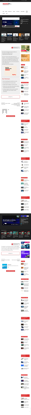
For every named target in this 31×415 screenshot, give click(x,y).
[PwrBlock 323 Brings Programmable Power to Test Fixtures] (22, 107)
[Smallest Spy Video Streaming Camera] (22, 91)
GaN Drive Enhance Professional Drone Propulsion (26, 168)
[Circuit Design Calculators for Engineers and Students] (22, 201)
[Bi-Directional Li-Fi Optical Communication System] (22, 67)
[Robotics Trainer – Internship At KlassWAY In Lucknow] (22, 180)
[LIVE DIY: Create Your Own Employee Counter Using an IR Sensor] (22, 142)
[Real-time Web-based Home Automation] (22, 85)
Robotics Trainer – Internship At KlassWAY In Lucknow (26, 181)
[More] (18, 29)
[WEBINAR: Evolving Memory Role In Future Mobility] (27, 35)
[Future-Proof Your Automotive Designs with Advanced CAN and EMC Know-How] (9, 35)
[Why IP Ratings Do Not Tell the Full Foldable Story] (22, 110)
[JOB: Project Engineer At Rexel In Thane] (22, 191)
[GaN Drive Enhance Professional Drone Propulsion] (22, 167)
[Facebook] (21, 0)
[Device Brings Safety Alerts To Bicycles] (22, 130)
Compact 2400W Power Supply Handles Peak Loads (26, 171)
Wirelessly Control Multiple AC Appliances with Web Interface (26, 94)
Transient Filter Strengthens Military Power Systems (26, 162)
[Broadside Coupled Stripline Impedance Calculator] (22, 204)
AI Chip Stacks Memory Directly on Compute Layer (26, 133)
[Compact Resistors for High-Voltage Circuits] (22, 165)
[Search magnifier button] (26, 11)
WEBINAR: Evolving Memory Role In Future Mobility (27, 38)
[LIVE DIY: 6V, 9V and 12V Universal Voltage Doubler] (22, 148)
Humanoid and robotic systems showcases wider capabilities (26, 114)
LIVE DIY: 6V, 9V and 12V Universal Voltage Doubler (26, 148)
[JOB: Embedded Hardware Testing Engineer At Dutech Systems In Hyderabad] (22, 183)
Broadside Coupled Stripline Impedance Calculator (26, 204)
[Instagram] (22, 0)
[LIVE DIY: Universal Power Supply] (22, 145)
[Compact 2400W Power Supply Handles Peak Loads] (22, 171)
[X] (24, 0)
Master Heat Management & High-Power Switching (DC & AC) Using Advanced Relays (15, 39)
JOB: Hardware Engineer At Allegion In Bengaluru (26, 188)
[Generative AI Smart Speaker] (22, 75)
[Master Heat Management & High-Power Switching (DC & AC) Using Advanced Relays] (15, 35)
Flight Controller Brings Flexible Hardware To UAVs (26, 104)
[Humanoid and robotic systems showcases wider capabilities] (22, 113)
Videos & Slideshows (5, 16)
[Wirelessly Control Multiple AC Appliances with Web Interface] (22, 94)
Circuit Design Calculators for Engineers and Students (26, 201)
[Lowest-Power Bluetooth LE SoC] (22, 127)
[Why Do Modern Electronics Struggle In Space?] (22, 78)
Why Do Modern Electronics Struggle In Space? (26, 78)
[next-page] (22, 80)
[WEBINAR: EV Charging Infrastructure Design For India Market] (21, 35)
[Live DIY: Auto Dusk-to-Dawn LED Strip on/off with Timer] (22, 151)
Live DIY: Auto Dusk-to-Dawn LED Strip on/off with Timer (26, 151)
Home (2, 16)
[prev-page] (21, 80)
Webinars (9, 16)
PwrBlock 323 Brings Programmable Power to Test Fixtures (26, 107)
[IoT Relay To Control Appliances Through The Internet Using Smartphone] (22, 71)
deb (22, 23)
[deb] (21, 23)
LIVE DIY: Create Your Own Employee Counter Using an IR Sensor (26, 142)
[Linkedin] (23, 0)
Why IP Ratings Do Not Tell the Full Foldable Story (26, 110)
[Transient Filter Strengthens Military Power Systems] (22, 162)
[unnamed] (11, 75)
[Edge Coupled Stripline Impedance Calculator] (22, 207)
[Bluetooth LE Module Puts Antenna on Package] (22, 124)
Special (19, 36)
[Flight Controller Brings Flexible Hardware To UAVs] (22, 103)
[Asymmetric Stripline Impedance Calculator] (22, 210)
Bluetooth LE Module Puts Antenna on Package (26, 124)
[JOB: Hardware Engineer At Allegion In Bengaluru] (22, 187)
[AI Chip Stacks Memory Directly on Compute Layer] (22, 132)
